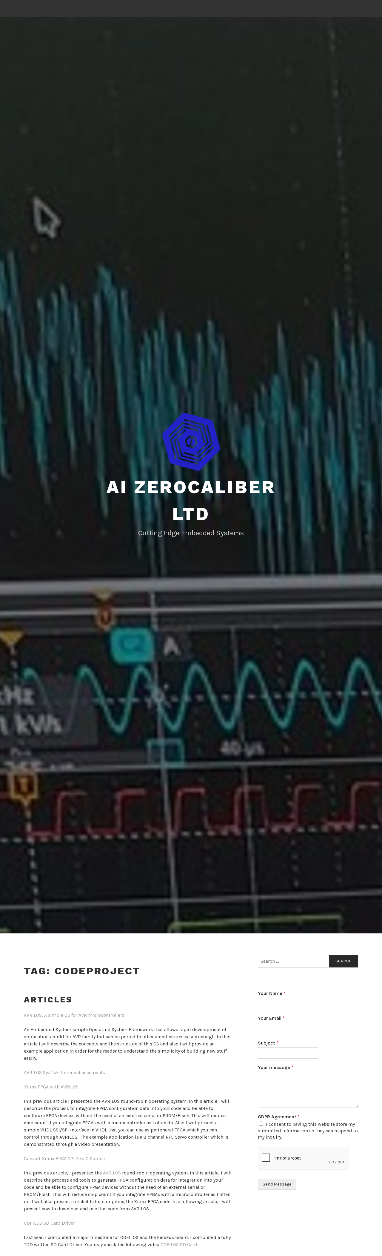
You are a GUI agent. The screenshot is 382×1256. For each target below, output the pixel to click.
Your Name (272, 993)
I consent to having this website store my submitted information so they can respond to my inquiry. (308, 1130)
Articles (48, 1000)
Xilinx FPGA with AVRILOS (51, 1087)
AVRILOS (112, 1173)
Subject (268, 1043)
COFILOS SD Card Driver (49, 1223)
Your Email (271, 1018)
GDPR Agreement (279, 1116)
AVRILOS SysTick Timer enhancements (64, 1072)
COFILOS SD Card (179, 1244)
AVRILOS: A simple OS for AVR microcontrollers (74, 1015)
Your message (275, 1067)
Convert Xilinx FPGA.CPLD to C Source (64, 1158)
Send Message (277, 1184)
